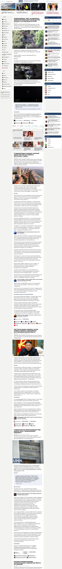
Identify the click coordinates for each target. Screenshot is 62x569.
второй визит (21, 399)
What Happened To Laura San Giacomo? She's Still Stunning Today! (27, 149)
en (58, 1)
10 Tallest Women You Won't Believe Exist (17, 148)
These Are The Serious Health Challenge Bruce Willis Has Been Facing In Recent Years (38, 149)
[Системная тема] (3, 1)
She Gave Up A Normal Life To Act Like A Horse (17, 138)
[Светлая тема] (1, 1)
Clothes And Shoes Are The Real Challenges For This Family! (38, 138)
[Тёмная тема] (5, 1)
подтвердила (25, 413)
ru (61, 1)
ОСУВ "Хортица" (17, 56)
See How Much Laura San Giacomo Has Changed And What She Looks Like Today (28, 138)
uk (56, 1)
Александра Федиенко (31, 469)
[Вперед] (61, 9)
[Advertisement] (53, 105)
